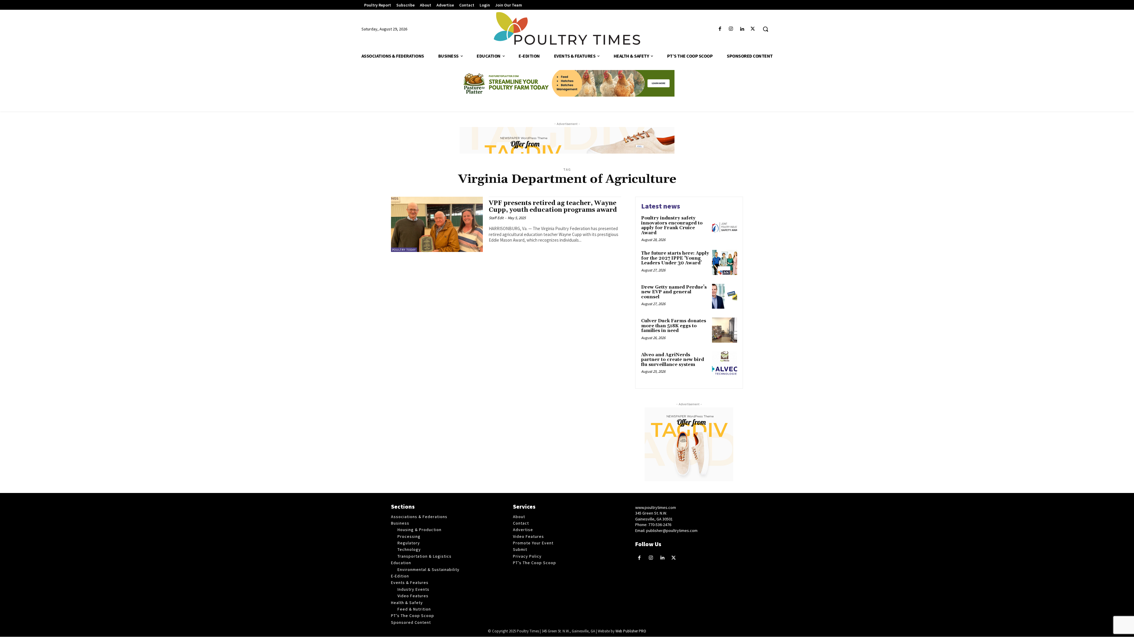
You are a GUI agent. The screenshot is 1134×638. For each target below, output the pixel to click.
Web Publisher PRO (630, 631)
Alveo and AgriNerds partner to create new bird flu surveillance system (672, 359)
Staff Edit (496, 217)
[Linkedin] (742, 29)
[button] (765, 29)
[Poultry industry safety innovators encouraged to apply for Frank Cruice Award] (724, 227)
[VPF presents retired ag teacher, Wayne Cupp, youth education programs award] (437, 224)
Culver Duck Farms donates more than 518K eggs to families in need (673, 325)
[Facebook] (720, 29)
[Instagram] (731, 29)
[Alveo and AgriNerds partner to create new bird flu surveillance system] (724, 364)
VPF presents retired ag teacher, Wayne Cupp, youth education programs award (553, 206)
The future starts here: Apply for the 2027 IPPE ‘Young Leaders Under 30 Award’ (675, 258)
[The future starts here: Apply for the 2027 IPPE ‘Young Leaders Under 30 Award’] (724, 262)
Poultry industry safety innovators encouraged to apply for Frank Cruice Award (672, 225)
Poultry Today (404, 250)
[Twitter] (753, 29)
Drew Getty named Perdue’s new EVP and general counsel (674, 292)
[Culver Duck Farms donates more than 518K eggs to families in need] (724, 330)
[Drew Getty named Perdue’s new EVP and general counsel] (724, 296)
